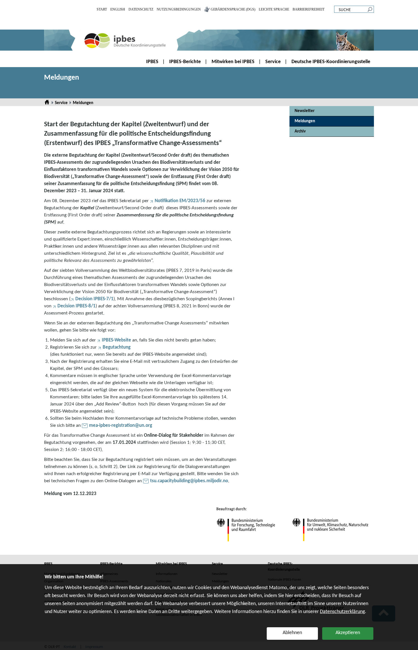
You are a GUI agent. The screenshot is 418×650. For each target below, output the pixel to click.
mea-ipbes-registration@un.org (120, 425)
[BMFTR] (245, 527)
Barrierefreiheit (308, 9)
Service (273, 62)
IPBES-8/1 (76, 306)
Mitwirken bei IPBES (233, 62)
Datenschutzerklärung (342, 611)
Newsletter (304, 111)
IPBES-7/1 (94, 299)
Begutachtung (117, 347)
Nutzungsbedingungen (179, 9)
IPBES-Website (116, 340)
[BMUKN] (328, 531)
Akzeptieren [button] (348, 632)
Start (102, 9)
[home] (209, 40)
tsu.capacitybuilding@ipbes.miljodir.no (189, 481)
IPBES (152, 62)
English (117, 9)
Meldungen (61, 78)
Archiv (300, 131)
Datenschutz (141, 9)
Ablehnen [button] (292, 632)
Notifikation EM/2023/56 (180, 200)
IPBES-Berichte (185, 62)
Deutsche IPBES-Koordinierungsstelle (330, 62)
